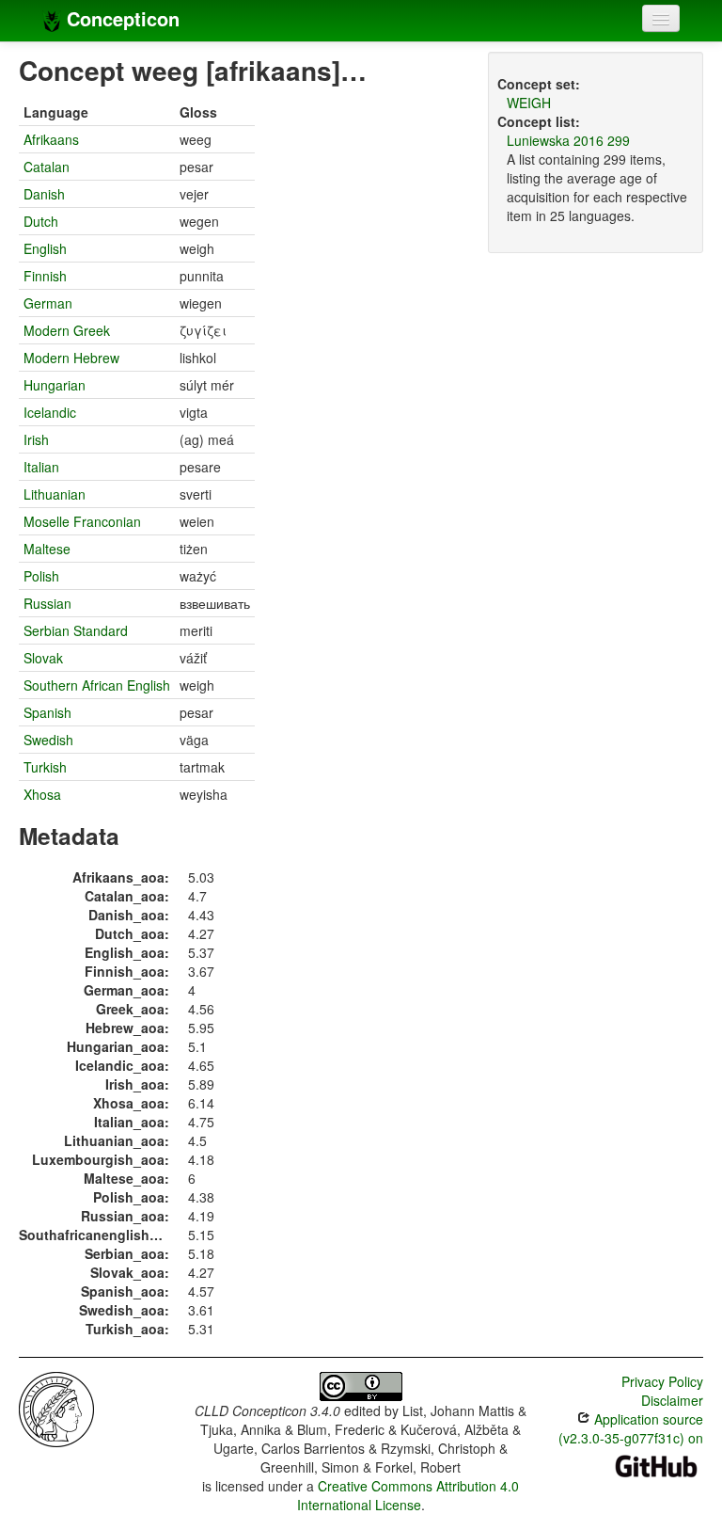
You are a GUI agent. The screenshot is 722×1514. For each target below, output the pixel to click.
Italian (41, 466)
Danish (44, 193)
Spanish (47, 712)
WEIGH (529, 102)
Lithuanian (55, 494)
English (45, 248)
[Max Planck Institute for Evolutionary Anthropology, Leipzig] (56, 1407)
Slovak (43, 657)
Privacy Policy (662, 1381)
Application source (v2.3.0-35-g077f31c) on (630, 1428)
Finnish (45, 275)
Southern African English (97, 685)
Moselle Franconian (82, 521)
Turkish (45, 766)
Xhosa (42, 794)
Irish (36, 439)
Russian (47, 603)
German (48, 303)
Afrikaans (51, 139)
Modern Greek (67, 330)
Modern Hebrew (71, 357)
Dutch (41, 221)
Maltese (47, 548)
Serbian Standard (76, 630)
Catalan (47, 166)
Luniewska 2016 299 (568, 140)
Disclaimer (672, 1400)
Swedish (48, 739)
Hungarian (55, 384)
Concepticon (120, 18)
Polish (41, 575)
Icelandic (50, 412)
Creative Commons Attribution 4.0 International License (408, 1495)
